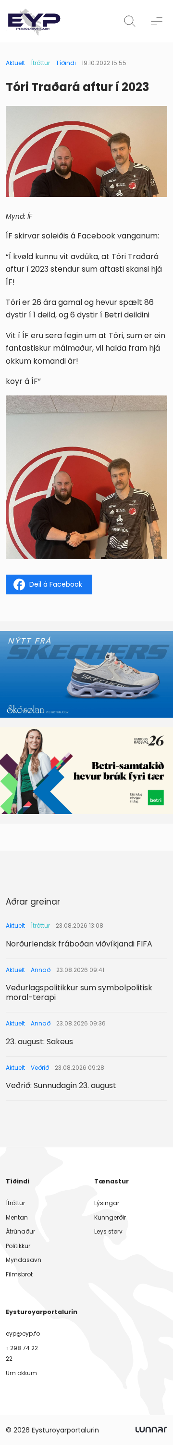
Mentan (17, 1217)
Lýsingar (106, 1203)
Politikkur (18, 1246)
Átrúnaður (20, 1231)
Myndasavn (23, 1260)
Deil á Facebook (55, 584)
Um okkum (21, 1373)
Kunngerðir (110, 1217)
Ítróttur (40, 63)
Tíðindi (66, 63)
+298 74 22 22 (22, 1353)
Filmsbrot (19, 1274)
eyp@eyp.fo (23, 1333)
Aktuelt (15, 63)
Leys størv (108, 1231)
